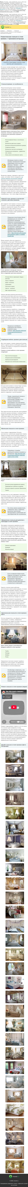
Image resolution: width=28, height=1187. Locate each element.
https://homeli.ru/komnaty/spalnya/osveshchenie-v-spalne (17, 332)
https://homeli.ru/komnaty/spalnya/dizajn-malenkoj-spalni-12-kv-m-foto (16, 455)
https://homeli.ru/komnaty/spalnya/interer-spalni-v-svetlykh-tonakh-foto (17, 234)
